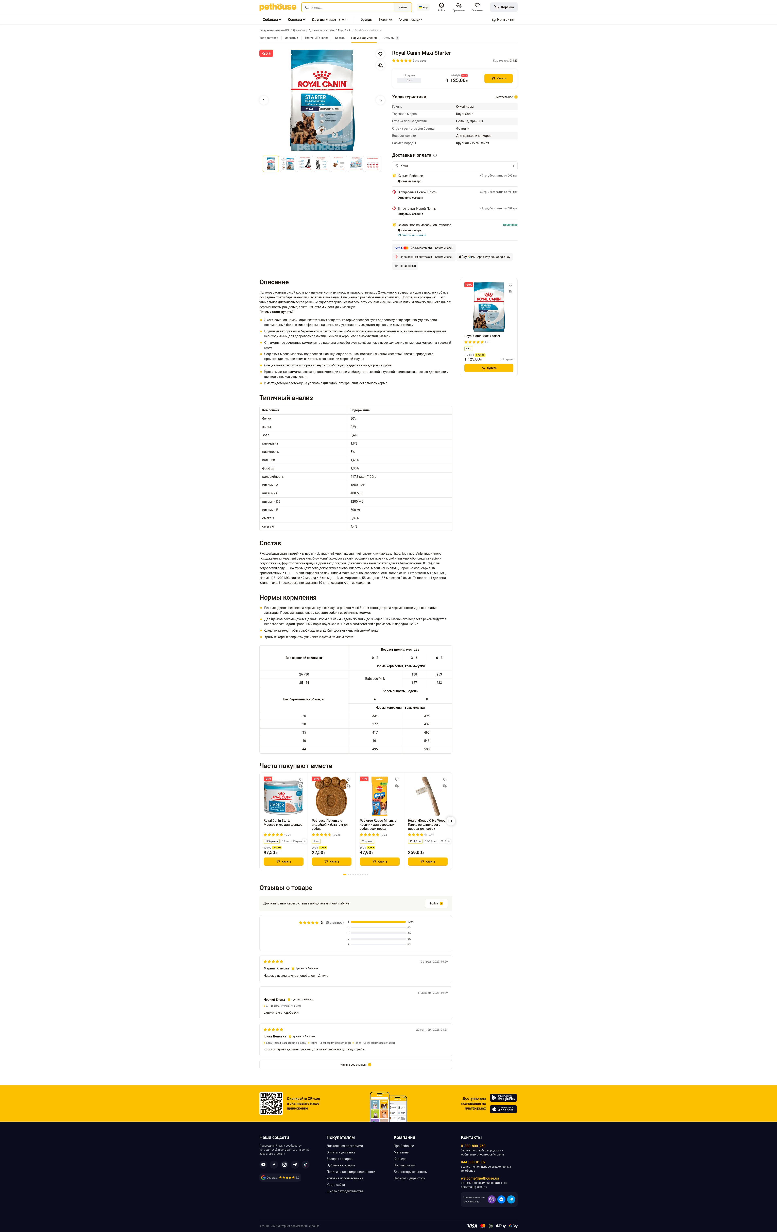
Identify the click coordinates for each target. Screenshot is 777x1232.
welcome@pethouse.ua (480, 1178)
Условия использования (345, 1178)
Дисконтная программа (345, 1146)
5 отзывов (420, 60)
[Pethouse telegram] (295, 1165)
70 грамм (367, 841)
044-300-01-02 (473, 1162)
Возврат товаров (339, 1159)
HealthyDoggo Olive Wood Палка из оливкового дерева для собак (427, 825)
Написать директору (409, 1178)
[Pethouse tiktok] (305, 1165)
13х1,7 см (415, 841)
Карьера (400, 1159)
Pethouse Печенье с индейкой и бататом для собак (330, 825)
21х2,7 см (446, 841)
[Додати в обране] (380, 54)
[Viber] (492, 1199)
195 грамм (271, 841)
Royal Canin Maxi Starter (482, 336)
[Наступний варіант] (304, 841)
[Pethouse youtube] (263, 1165)
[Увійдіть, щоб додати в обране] (301, 779)
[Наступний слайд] (380, 100)
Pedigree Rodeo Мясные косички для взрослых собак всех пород (378, 825)
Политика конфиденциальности (351, 1172)
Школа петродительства (345, 1191)
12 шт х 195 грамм (293, 841)
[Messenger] (501, 1199)
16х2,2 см (430, 841)
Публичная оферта (341, 1165)
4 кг (468, 348)
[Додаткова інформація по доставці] (435, 155)
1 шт (316, 841)
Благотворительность (410, 1172)
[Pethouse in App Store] (503, 1109)
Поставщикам (404, 1165)
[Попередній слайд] (263, 100)
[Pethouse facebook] (274, 1165)
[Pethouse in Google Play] (503, 1097)
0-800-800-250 (473, 1146)
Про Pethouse (404, 1146)
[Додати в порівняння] (380, 65)
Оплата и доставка (341, 1152)
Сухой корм (465, 107)
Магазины (401, 1152)
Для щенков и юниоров (473, 136)
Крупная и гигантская (472, 143)
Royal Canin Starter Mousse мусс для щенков (283, 823)
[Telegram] (511, 1199)
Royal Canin (464, 114)
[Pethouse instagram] (284, 1165)
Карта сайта (336, 1185)
